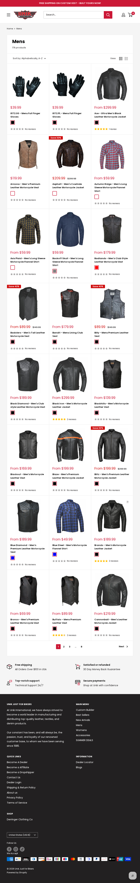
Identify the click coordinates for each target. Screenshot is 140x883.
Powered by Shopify (17, 872)
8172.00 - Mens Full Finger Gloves (25, 115)
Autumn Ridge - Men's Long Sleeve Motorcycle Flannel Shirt (110, 187)
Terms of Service (17, 802)
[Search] (108, 15)
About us (12, 792)
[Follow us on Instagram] (15, 849)
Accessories (83, 735)
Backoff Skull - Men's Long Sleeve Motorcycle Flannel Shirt (67, 262)
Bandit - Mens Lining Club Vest (67, 334)
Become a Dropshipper (20, 772)
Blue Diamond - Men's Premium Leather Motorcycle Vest (27, 549)
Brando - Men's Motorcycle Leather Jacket (110, 547)
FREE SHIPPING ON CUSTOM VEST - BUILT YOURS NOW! (70, 3)
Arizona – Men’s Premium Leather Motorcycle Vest (25, 185)
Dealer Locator (84, 762)
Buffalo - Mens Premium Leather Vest (66, 621)
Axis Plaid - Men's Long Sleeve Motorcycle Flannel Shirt (27, 260)
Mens (19, 28)
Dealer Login (14, 782)
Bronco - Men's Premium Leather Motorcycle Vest (24, 621)
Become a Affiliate (18, 767)
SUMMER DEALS (84, 740)
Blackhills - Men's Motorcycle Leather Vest (111, 405)
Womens (81, 730)
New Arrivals (83, 720)
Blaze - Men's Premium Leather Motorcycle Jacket (68, 476)
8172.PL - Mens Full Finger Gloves (67, 115)
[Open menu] (8, 14)
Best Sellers (82, 715)
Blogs (79, 767)
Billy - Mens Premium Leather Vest (111, 334)
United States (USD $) (19, 835)
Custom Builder (85, 710)
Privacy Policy (15, 797)
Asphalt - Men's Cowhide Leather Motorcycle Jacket (68, 185)
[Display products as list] (126, 58)
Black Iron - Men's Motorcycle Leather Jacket (69, 405)
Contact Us (13, 777)
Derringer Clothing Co (20, 819)
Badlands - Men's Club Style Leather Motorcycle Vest (111, 260)
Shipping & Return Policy (21, 787)
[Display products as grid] (120, 58)
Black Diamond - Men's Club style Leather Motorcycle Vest (27, 405)
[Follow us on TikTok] (22, 849)
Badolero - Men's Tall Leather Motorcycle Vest (27, 334)
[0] (130, 15)
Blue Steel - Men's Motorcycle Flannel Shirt (69, 547)
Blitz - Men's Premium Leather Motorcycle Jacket (111, 476)
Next (121, 646)
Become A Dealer (17, 762)
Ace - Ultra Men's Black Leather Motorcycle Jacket (110, 115)
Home (10, 28)
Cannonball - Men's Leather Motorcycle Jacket (110, 621)
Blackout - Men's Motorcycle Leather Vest (27, 476)
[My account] (123, 15)
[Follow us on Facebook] (9, 849)
